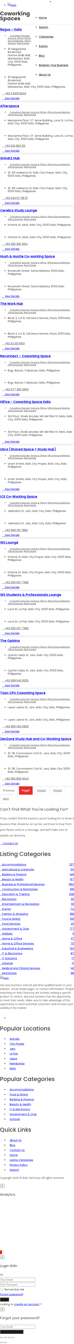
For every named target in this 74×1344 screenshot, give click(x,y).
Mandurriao (17, 1063)
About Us (45, 75)
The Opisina (10, 640)
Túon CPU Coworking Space (23, 693)
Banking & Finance (22, 1099)
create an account (26, 1304)
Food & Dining (19, 1094)
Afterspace (9, 106)
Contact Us (17, 1150)
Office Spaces (15, 114)
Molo (13, 1068)
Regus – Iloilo (11, 29)
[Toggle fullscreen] (5, 1337)
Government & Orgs (23, 1114)
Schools (15, 1119)
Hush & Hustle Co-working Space (27, 256)
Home (43, 18)
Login (4, 1299)
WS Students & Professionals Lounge (30, 594)
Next (6, 799)
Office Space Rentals (19, 39)
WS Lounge (9, 542)
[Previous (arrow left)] (1, 1342)
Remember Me (14, 1289)
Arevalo (15, 1039)
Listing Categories (21, 1160)
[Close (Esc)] (12, 1337)
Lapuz (13, 1059)
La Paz (14, 1054)
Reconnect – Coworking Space (25, 356)
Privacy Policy (19, 1165)
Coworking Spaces (20, 35)
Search (43, 27)
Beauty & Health (20, 1104)
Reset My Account (12, 1331)
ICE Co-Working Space (18, 496)
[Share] (9, 1337)
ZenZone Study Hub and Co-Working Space (35, 739)
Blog (12, 1145)
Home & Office (15, 38)
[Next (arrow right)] (5, 1342)
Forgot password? (11, 1294)
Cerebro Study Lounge (18, 210)
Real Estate (23, 43)
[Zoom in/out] (1, 1337)
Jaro (12, 1049)
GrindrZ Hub (10, 158)
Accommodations (22, 1089)
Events (43, 46)
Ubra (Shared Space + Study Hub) (28, 449)
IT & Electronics (20, 1109)
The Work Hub (11, 303)
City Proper (17, 1044)
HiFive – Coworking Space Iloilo (25, 402)
